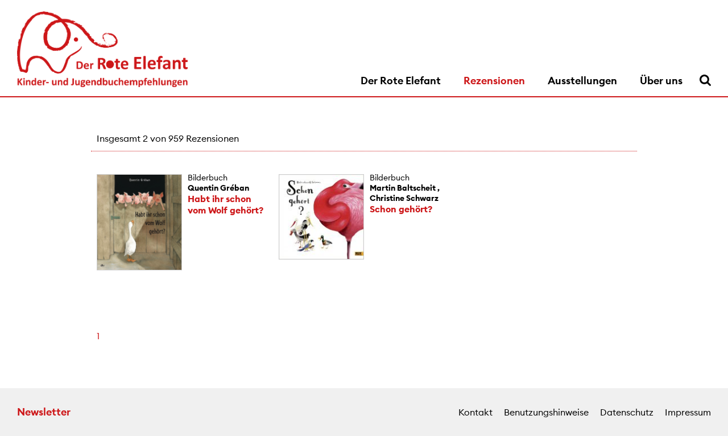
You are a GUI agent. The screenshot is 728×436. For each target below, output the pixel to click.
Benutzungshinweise (546, 412)
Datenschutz (626, 412)
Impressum (688, 412)
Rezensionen (494, 80)
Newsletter (44, 411)
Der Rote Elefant (401, 80)
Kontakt (475, 412)
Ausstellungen (582, 80)
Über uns (661, 80)
